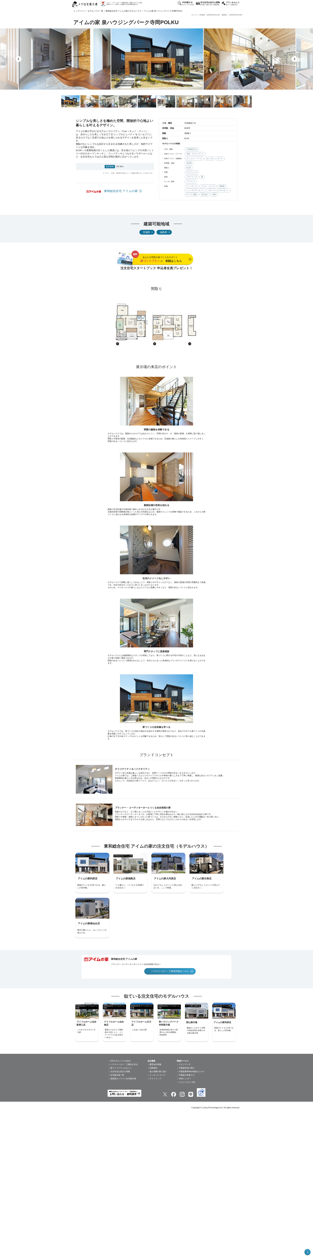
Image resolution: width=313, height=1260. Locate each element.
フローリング (192, 177)
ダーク (220, 158)
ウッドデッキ (192, 186)
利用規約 (153, 1068)
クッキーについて (157, 1075)
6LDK (189, 168)
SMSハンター (185, 1079)
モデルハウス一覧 (95, 11)
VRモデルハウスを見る (120, 1061)
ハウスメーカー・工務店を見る (124, 1064)
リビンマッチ (185, 1064)
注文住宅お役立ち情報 (210, 3)
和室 (214, 194)
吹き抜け (204, 194)
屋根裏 (221, 186)
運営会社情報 (155, 1064)
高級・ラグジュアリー (195, 154)
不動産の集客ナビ (187, 1075)
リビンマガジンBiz (187, 1082)
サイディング (192, 172)
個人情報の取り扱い (158, 1071)
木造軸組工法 (192, 149)
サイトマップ (155, 1079)
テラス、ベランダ (208, 186)
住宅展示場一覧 (117, 1075)
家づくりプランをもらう (121, 1068)
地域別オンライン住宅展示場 (123, 1079)
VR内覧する (188, 3)
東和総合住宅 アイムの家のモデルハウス (123, 11)
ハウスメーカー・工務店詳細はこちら (170, 971)
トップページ (79, 11)
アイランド (191, 181)
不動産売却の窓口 (187, 1068)
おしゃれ (209, 158)
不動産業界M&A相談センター (192, 1071)
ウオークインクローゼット (218, 190)
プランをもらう (233, 3)
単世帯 (189, 163)
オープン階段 (192, 194)
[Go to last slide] (19, 59)
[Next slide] (294, 59)
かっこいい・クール (194, 158)
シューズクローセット (195, 190)
